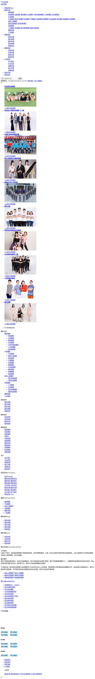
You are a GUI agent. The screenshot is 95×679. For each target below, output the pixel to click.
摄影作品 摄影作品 (10, 478)
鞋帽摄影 (66, 19)
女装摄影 (17, 14)
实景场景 (11, 52)
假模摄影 (46, 19)
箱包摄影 (60, 19)
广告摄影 (11, 32)
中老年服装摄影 (38, 14)
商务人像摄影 (12, 21)
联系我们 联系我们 (10, 490)
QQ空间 (33, 674)
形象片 (6, 436)
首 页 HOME (8, 476)
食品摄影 (72, 19)
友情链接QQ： (9, 585)
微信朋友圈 (14, 674)
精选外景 (11, 55)
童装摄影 (24, 14)
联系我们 (31, 81)
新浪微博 (27, 674)
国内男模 (11, 39)
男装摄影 (11, 14)
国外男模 (11, 43)
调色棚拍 (7, 434)
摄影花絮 (11, 30)
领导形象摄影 (21, 23)
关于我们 (11, 61)
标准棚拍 (7, 432)
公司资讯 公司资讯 (10, 485)
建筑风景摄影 (34, 28)
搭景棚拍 (7, 429)
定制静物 (7, 447)
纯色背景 (11, 50)
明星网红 (11, 46)
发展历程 (11, 66)
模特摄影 (11, 12)
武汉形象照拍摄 (9, 587)
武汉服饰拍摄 (8, 600)
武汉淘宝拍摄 (8, 594)
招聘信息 (11, 70)
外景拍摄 (7, 438)
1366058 (16, 585)
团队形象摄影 (12, 23)
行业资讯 (11, 63)
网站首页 (7, 660)
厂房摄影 (11, 28)
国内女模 (11, 37)
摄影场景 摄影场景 (10, 483)
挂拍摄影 (39, 19)
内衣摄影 (30, 14)
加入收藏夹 (38, 81)
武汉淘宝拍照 (8, 598)
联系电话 (7, 664)
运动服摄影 (55, 14)
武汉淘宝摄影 (8, 589)
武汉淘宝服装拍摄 (10, 607)
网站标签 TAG (9, 494)
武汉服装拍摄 (8, 603)
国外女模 (11, 41)
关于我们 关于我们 (10, 492)
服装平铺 (7, 443)
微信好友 (7, 674)
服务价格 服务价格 (10, 487)
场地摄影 (11, 26)
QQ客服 (7, 666)
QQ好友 (21, 674)
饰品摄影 (27, 19)
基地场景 (11, 57)
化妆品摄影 (52, 19)
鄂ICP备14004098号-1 (8, 581)
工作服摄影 (48, 14)
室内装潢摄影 (25, 28)
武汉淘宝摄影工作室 (11, 596)
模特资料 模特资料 (10, 481)
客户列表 (11, 68)
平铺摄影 (33, 19)
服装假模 (7, 441)
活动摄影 (17, 28)
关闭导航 (4, 4)
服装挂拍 (7, 445)
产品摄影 (11, 17)
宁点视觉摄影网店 (10, 591)
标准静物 (7, 449)
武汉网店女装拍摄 (10, 605)
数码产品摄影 (18, 19)
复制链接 (39, 674)
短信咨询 (7, 662)
